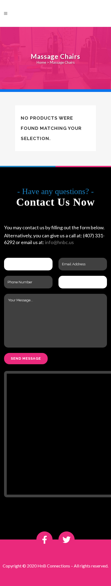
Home (41, 62)
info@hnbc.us (59, 242)
